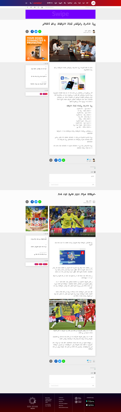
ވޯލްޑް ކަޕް (41, 264)
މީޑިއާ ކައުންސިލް (45, 93)
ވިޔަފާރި (75, 3)
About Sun (61, 405)
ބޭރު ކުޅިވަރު (36, 264)
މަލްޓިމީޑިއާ (60, 3)
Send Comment (54, 184)
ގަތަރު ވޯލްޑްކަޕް (45, 264)
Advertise (61, 401)
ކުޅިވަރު (79, 3)
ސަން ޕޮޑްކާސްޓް (50, 3)
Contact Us (61, 397)
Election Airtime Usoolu (63, 407)
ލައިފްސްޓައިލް (70, 3)
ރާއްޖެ (87, 3)
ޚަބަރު (40, 93)
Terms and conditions (63, 403)
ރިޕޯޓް (65, 3)
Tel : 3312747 (48, 404)
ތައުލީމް (56, 3)
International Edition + (49, 7)
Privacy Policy (61, 399)
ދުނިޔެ (84, 3)
